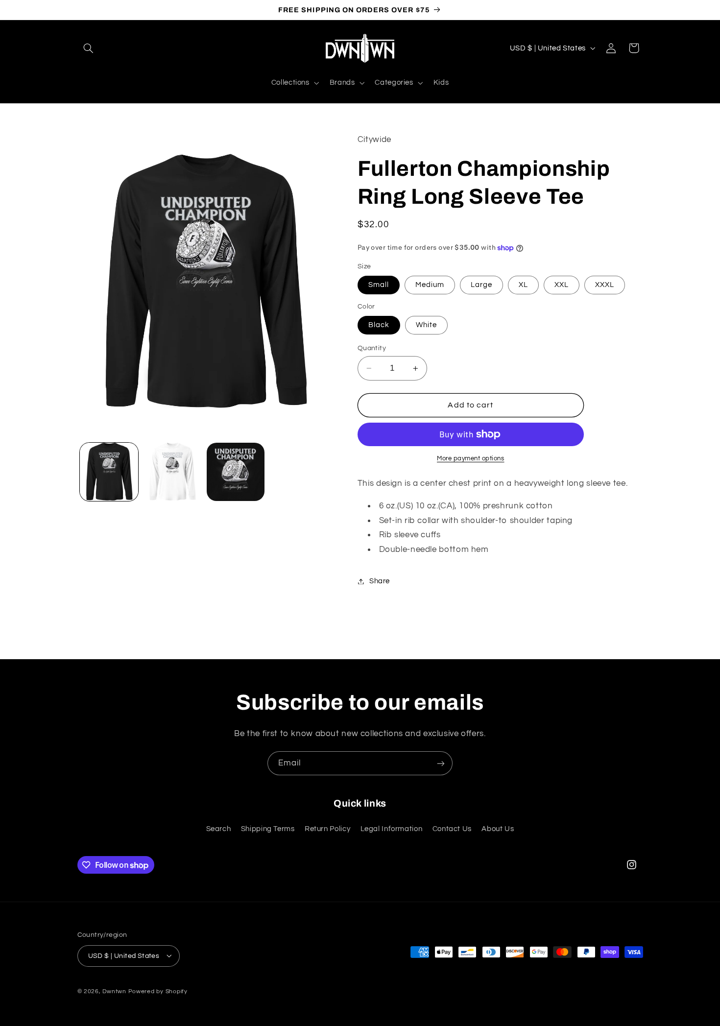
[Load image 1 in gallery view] (109, 472)
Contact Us (452, 828)
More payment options (470, 458)
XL (523, 284)
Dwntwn (115, 991)
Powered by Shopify (158, 991)
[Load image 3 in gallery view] (236, 472)
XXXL (604, 284)
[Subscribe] (441, 763)
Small (378, 284)
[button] (88, 48)
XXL (561, 284)
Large (481, 284)
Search (218, 828)
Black (378, 325)
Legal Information (391, 828)
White (426, 325)
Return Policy (327, 828)
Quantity (372, 348)
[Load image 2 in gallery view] (172, 472)
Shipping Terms (268, 828)
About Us (497, 828)
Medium (429, 284)
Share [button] (379, 581)
